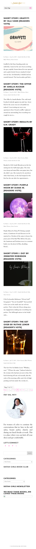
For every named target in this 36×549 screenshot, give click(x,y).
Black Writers (7, 59)
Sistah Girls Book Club (24, 57)
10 (20, 390)
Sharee (7, 57)
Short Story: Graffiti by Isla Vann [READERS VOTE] (17, 21)
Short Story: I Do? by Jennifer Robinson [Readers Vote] (16, 256)
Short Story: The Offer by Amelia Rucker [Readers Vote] (17, 87)
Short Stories (14, 59)
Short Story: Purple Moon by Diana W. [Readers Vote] (16, 188)
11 (23, 390)
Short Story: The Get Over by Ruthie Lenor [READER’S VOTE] (16, 324)
